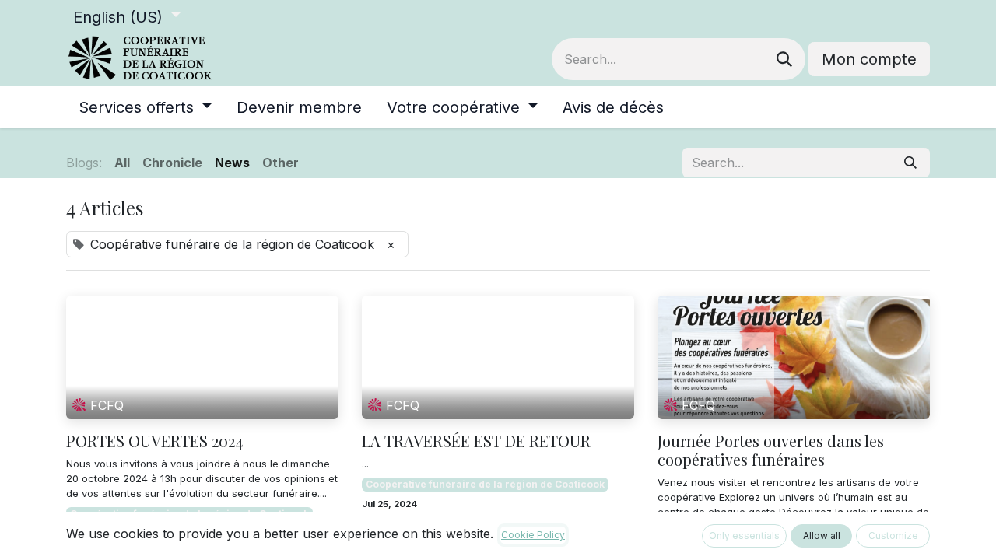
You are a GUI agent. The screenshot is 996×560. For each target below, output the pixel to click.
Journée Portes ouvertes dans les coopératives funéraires (771, 450)
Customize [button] (893, 535)
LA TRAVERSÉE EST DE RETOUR (476, 441)
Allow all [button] (821, 535)
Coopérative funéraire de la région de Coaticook (485, 484)
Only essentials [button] (744, 535)
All (122, 162)
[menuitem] (145, 107)
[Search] (784, 59)
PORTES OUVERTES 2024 (154, 441)
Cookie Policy (533, 535)
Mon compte (869, 59)
